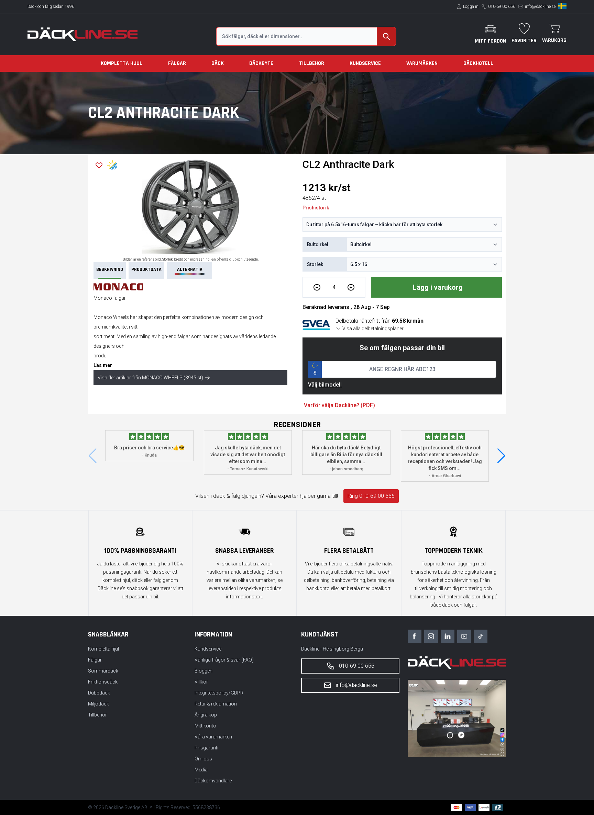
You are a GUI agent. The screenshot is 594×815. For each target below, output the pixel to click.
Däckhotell (478, 63)
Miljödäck (98, 704)
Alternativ (189, 269)
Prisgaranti (206, 747)
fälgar (183, 336)
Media (201, 769)
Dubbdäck (99, 693)
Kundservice (365, 63)
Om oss (203, 758)
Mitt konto (205, 725)
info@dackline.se (540, 6)
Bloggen (203, 671)
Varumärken (422, 63)
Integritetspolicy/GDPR (219, 693)
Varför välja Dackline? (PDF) (339, 405)
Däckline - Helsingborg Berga (332, 649)
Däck (217, 63)
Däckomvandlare (213, 780)
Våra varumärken (213, 736)
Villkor (201, 682)
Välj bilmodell (325, 384)
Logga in (470, 6)
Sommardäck (103, 671)
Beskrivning (109, 269)
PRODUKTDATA (146, 269)
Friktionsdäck (103, 682)
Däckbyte (261, 63)
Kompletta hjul (121, 63)
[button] (501, 455)
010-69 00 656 (501, 6)
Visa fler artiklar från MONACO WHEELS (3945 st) (150, 377)
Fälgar (177, 63)
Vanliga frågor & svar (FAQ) (224, 660)
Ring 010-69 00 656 (371, 496)
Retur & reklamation (216, 704)
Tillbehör (311, 63)
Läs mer (103, 365)
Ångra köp (206, 715)
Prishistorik (315, 207)
